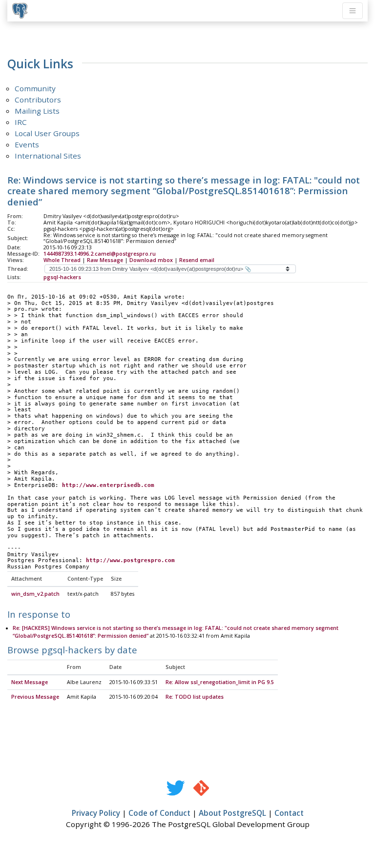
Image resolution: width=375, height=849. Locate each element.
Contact (289, 813)
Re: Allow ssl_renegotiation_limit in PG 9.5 (220, 682)
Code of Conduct (159, 813)
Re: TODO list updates (195, 696)
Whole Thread (62, 260)
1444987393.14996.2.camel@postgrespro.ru (99, 253)
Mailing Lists (37, 111)
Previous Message (35, 696)
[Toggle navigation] (352, 10)
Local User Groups (47, 133)
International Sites (48, 156)
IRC (21, 122)
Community (35, 88)
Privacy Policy (96, 813)
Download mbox (151, 260)
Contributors (38, 99)
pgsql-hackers (62, 277)
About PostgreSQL (232, 813)
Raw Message (105, 260)
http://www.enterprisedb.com (108, 485)
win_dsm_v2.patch (35, 593)
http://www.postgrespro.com (130, 560)
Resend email (196, 260)
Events (27, 144)
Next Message (29, 682)
